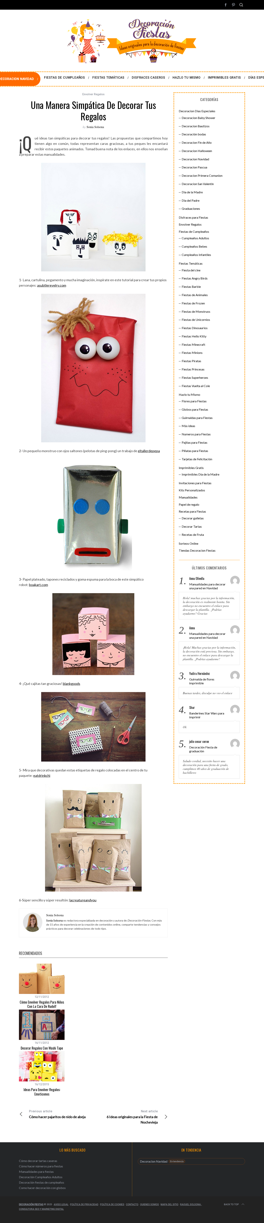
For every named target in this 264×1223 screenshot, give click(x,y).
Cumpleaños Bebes (194, 246)
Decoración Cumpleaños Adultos (40, 1177)
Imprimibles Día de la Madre (200, 474)
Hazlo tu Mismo (189, 394)
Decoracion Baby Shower (198, 118)
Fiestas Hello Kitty (194, 336)
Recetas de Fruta (193, 534)
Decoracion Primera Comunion (202, 175)
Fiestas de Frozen (193, 303)
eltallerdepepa (149, 451)
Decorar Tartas (192, 526)
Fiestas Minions (192, 352)
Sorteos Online (188, 543)
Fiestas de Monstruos (196, 311)
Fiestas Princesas (193, 369)
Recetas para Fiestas (192, 511)
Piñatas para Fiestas (195, 451)
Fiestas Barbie (191, 286)
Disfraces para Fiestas (193, 217)
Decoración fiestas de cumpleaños (41, 1182)
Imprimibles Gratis (191, 468)
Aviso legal (61, 1204)
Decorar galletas (193, 518)
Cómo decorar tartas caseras (38, 1161)
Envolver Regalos (93, 94)
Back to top (231, 1204)
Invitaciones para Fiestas (195, 483)
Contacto (132, 1204)
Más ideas (188, 426)
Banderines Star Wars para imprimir (206, 715)
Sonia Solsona (95, 127)
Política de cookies (112, 1204)
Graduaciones (191, 208)
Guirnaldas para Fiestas (197, 418)
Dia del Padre (190, 200)
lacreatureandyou (82, 900)
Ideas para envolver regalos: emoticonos (42, 1091)
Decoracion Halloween (197, 151)
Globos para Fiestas (195, 409)
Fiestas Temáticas (191, 263)
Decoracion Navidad (195, 159)
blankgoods (71, 683)
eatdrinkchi (41, 775)
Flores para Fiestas (194, 401)
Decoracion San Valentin (198, 184)
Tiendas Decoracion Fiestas (197, 550)
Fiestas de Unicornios (196, 319)
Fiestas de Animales (195, 295)
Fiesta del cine (191, 270)
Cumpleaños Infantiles (196, 254)
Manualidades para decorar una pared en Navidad (207, 586)
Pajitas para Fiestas (194, 442)
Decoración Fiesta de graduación (203, 749)
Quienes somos (149, 1204)
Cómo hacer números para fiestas (41, 1166)
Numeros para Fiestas (196, 434)
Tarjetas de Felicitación (197, 459)
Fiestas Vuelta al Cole (196, 386)
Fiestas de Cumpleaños (194, 231)
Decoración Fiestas (31, 1204)
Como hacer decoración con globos (42, 1188)
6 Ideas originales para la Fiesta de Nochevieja (132, 1116)
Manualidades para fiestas (36, 1171)
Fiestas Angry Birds (195, 278)
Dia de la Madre (192, 192)
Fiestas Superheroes (195, 377)
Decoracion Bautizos (195, 126)
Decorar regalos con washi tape (42, 1048)
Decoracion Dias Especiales (197, 111)
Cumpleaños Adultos (195, 238)
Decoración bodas (194, 134)
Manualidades (188, 497)
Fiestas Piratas (191, 361)
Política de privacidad (84, 1204)
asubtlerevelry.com (51, 285)
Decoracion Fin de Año (197, 142)
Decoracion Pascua (194, 167)
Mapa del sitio (169, 1204)
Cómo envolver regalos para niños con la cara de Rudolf (42, 1004)
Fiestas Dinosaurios (195, 328)
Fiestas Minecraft (193, 344)
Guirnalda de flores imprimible (201, 681)
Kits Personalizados (192, 490)
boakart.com (38, 585)
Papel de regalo (189, 504)
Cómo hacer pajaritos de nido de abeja (57, 1114)
